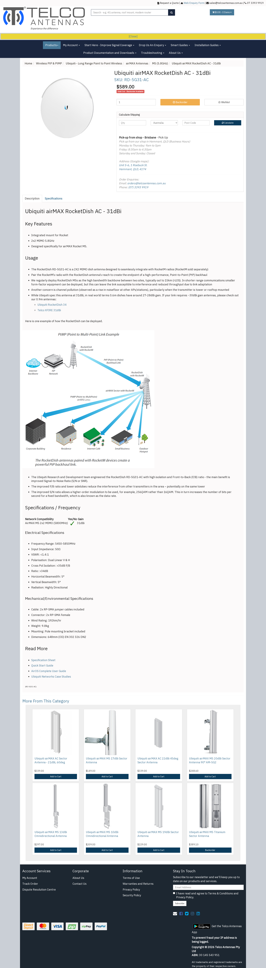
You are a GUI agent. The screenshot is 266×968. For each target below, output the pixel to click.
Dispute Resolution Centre (39, 889)
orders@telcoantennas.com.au (146, 183)
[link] (181, 913)
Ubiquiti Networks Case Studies (51, 676)
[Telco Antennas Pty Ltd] (44, 16)
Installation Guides (207, 45)
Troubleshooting (152, 53)
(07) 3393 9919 (138, 187)
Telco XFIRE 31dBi (49, 310)
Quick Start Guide (42, 665)
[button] (224, 102)
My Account (70, 45)
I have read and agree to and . (207, 895)
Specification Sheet (43, 660)
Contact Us (80, 883)
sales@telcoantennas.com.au (225, 2)
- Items (222, 12)
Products (51, 45)
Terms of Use (131, 878)
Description (32, 198)
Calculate (229, 122)
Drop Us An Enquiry (152, 45)
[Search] (171, 12)
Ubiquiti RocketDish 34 (51, 304)
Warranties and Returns (138, 883)
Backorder (181, 102)
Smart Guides (179, 45)
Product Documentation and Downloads (109, 53)
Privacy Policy (131, 889)
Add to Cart (55, 776)
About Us (175, 53)
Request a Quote (169, 2)
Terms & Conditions (220, 893)
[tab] (32, 198)
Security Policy (132, 895)
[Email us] (175, 913)
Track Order (30, 883)
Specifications (53, 198)
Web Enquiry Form (194, 2)
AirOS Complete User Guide (48, 671)
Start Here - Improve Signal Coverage (109, 45)
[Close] (133, 36)
